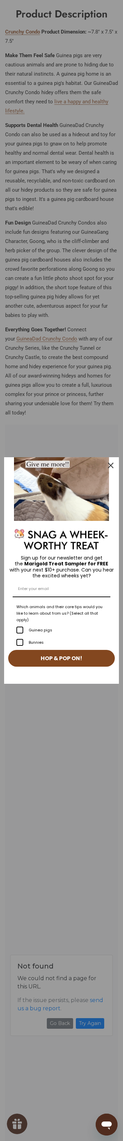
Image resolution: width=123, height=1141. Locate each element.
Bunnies (36, 642)
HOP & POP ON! (61, 658)
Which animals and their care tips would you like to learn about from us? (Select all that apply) (59, 613)
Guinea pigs (40, 630)
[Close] (110, 465)
